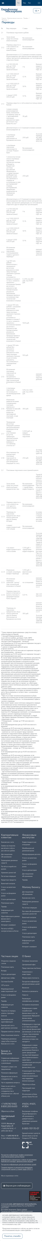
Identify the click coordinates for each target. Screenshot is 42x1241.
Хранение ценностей (8, 873)
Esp (29, 3)
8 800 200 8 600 (9, 1106)
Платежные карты (7, 903)
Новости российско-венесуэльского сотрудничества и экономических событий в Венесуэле (10, 1091)
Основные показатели (30, 961)
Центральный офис (29, 964)
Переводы (4, 20)
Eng (24, 3)
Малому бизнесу (31, 887)
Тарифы (26, 18)
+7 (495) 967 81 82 (7, 1128)
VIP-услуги (5, 985)
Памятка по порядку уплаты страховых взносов (8, 1013)
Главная (4, 18)
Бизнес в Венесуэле (6, 1052)
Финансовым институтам (29, 836)
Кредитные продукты (8, 880)
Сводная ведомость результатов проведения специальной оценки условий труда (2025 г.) (17, 1168)
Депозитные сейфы (8, 978)
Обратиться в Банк (28, 1084)
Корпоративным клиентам (15, 18)
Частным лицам (9, 956)
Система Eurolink (7, 981)
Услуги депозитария (8, 899)
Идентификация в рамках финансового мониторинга (10, 919)
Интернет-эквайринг (8, 925)
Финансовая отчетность (30, 978)
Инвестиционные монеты (10, 1035)
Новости (25, 995)
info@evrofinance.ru (13, 1138)
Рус (18, 3)
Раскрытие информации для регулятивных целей (18, 1164)
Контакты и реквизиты (30, 991)
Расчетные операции (8, 876)
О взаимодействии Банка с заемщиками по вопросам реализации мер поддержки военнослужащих (31, 1076)
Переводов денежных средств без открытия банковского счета (9, 1041)
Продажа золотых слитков (10, 1031)
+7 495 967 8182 (9, 1104)
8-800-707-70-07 (30, 1128)
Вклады (4, 971)
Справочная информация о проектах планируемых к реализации (10, 1060)
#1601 (32, 1104)
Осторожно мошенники (30, 1005)
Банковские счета (7, 842)
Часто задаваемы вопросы (10, 1082)
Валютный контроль (8, 883)
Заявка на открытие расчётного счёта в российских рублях (8, 848)
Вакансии (25, 988)
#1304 (25, 1106)
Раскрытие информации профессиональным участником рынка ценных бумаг (17, 1155)
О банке (26, 956)
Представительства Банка (31, 968)
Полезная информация (9, 1073)
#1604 (25, 1104)
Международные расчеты (31, 854)
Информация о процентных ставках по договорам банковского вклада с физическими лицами (19, 1160)
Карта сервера (22, 1209)
